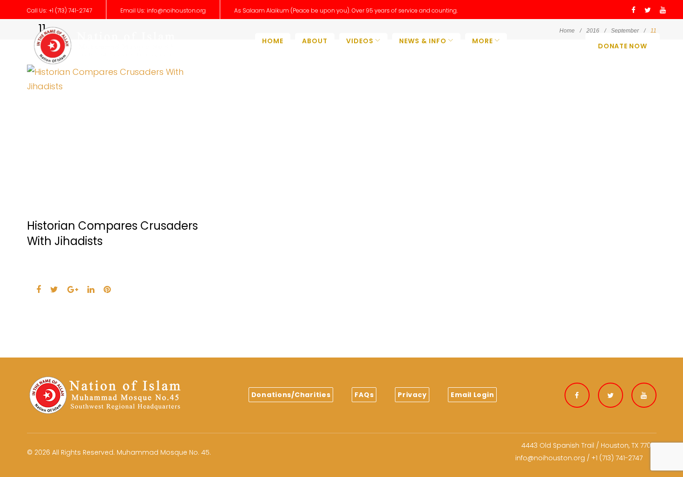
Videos (360, 41)
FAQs (364, 394)
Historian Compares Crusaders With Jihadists (112, 233)
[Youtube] (663, 10)
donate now (622, 46)
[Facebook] (633, 10)
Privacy (412, 394)
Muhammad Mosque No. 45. (164, 452)
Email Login (472, 394)
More (482, 41)
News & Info (423, 41)
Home (272, 41)
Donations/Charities (291, 394)
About (315, 41)
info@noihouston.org (176, 10)
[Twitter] (647, 10)
